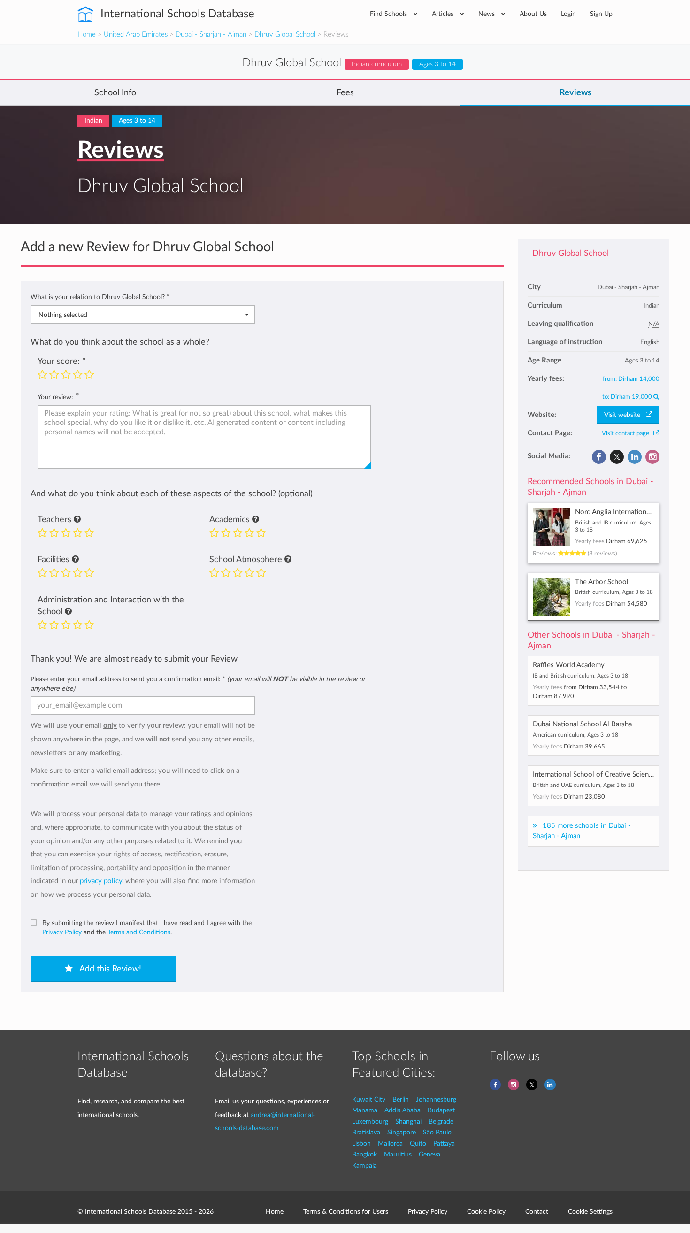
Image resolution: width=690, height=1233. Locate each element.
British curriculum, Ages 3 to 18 (614, 592)
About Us (533, 13)
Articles (443, 13)
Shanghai (408, 1121)
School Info (115, 93)
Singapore (401, 1132)
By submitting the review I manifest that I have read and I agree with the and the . (147, 927)
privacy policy (101, 881)
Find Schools (389, 13)
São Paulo (437, 1132)
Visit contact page (627, 433)
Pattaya (444, 1143)
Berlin (400, 1099)
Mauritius (398, 1154)
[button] (77, 520)
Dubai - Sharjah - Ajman (211, 34)
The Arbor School (602, 582)
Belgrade (441, 1121)
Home (86, 34)
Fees (345, 93)
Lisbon (361, 1143)
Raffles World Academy (569, 665)
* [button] (168, 297)
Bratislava (366, 1132)
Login (568, 13)
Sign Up (601, 13)
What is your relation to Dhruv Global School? (100, 297)
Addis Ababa (402, 1110)
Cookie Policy (486, 1211)
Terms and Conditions (138, 932)
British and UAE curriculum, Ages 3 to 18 (583, 785)
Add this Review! (109, 969)
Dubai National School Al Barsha (582, 724)
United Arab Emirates (136, 34)
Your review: (55, 397)
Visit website (625, 415)
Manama (364, 1110)
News (487, 13)
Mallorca (390, 1143)
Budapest (441, 1110)
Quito (418, 1143)
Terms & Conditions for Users (345, 1211)
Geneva (429, 1154)
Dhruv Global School (284, 34)
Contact (536, 1211)
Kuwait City (368, 1099)
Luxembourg (370, 1121)
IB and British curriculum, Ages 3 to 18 (580, 675)
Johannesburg (436, 1099)
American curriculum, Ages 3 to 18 (575, 735)
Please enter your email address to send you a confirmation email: (198, 684)
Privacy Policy (62, 932)
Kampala (364, 1165)
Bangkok (364, 1154)
